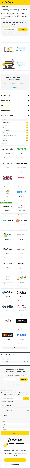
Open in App (15, 460)
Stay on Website (15, 464)
